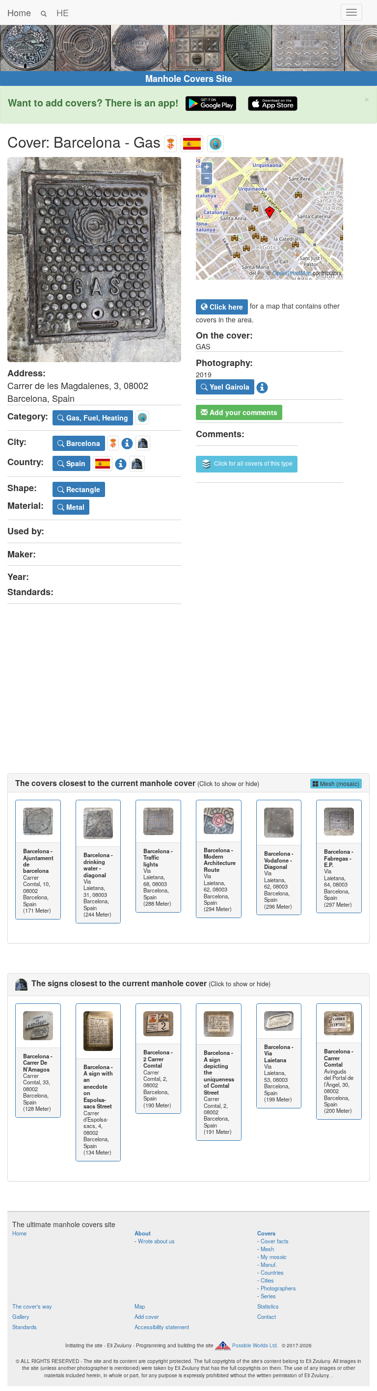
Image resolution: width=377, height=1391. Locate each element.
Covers (266, 1233)
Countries (272, 1272)
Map (140, 1306)
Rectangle (82, 489)
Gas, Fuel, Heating (96, 417)
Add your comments (242, 412)
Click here (225, 307)
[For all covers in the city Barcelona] (170, 141)
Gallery (20, 1316)
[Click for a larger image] (94, 259)
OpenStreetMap (291, 273)
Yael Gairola (228, 387)
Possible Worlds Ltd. (255, 1345)
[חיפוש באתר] (43, 12)
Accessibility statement (162, 1327)
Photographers (278, 1288)
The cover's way (32, 1306)
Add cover (147, 1316)
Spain (74, 463)
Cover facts (275, 1241)
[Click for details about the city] (127, 441)
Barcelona (82, 443)
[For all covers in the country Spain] (192, 141)
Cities (267, 1280)
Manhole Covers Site (188, 78)
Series (268, 1296)
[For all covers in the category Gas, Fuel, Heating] (215, 141)
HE (62, 12)
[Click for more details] (38, 821)
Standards (24, 1327)
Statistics (268, 1306)
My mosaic (274, 1256)
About (143, 1233)
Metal (74, 507)
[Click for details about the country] (121, 462)
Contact (266, 1316)
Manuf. (269, 1264)
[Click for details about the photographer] (262, 386)
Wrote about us (156, 1241)
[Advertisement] (188, 680)
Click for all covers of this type (253, 463)
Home (19, 12)
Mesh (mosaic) (339, 783)
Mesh (267, 1249)
